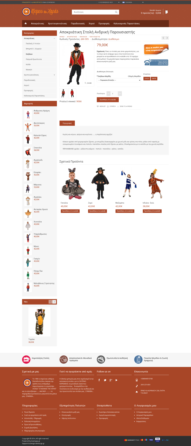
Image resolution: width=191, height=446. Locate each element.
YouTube (116, 380)
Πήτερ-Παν (38, 271)
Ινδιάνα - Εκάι (148, 203)
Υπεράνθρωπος (40, 234)
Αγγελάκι (38, 197)
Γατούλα (64, 203)
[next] (167, 38)
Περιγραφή (67, 123)
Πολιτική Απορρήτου (32, 421)
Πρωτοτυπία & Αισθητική (117, 358)
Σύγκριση (113, 106)
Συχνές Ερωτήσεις (31, 428)
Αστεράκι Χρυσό (41, 209)
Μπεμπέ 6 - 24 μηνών (33, 49)
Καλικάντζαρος (40, 135)
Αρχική (62, 37)
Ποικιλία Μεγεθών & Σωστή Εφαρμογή (156, 359)
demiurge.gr (39, 443)
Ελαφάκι (37, 172)
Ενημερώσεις (141, 421)
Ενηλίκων (29, 54)
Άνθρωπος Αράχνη (42, 111)
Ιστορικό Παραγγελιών (144, 415)
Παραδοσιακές (78, 23)
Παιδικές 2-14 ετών (33, 43)
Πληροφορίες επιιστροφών (34, 431)
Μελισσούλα (177, 32)
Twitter (105, 380)
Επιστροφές (66, 415)
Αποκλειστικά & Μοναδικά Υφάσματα (80, 359)
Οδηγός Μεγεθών (134, 76)
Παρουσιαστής (95, 37)
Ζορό (90, 203)
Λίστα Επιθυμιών (142, 418)
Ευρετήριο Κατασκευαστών (109, 412)
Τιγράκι (31, 339)
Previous (50, 302)
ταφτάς (154, 78)
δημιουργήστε (37, 2)
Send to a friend (126, 106)
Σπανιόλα (38, 148)
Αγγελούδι (38, 160)
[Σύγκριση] (83, 197)
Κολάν (28, 64)
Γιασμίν (37, 259)
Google (110, 380)
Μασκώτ (29, 70)
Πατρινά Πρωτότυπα (34, 59)
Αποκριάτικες (37, 23)
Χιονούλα (38, 222)
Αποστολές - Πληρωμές (32, 418)
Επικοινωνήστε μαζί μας (71, 412)
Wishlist (103, 106)
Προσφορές (104, 23)
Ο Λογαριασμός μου (144, 412)
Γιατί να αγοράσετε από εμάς (35, 415)
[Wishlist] (78, 197)
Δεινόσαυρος (39, 123)
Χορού (92, 23)
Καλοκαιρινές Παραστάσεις (127, 23)
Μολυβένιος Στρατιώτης (44, 283)
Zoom (89, 83)
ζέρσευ (146, 78)
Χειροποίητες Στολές (40, 358)
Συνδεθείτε (26, 2)
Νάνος (36, 246)
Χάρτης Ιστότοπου (69, 418)
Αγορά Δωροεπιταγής (107, 415)
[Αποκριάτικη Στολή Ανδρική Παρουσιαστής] (63, 93)
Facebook (99, 380)
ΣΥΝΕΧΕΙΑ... (30, 396)
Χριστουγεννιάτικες (57, 23)
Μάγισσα (37, 185)
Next (54, 302)
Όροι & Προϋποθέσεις (32, 424)
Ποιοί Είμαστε (29, 412)
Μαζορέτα (120, 203)
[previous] (163, 38)
